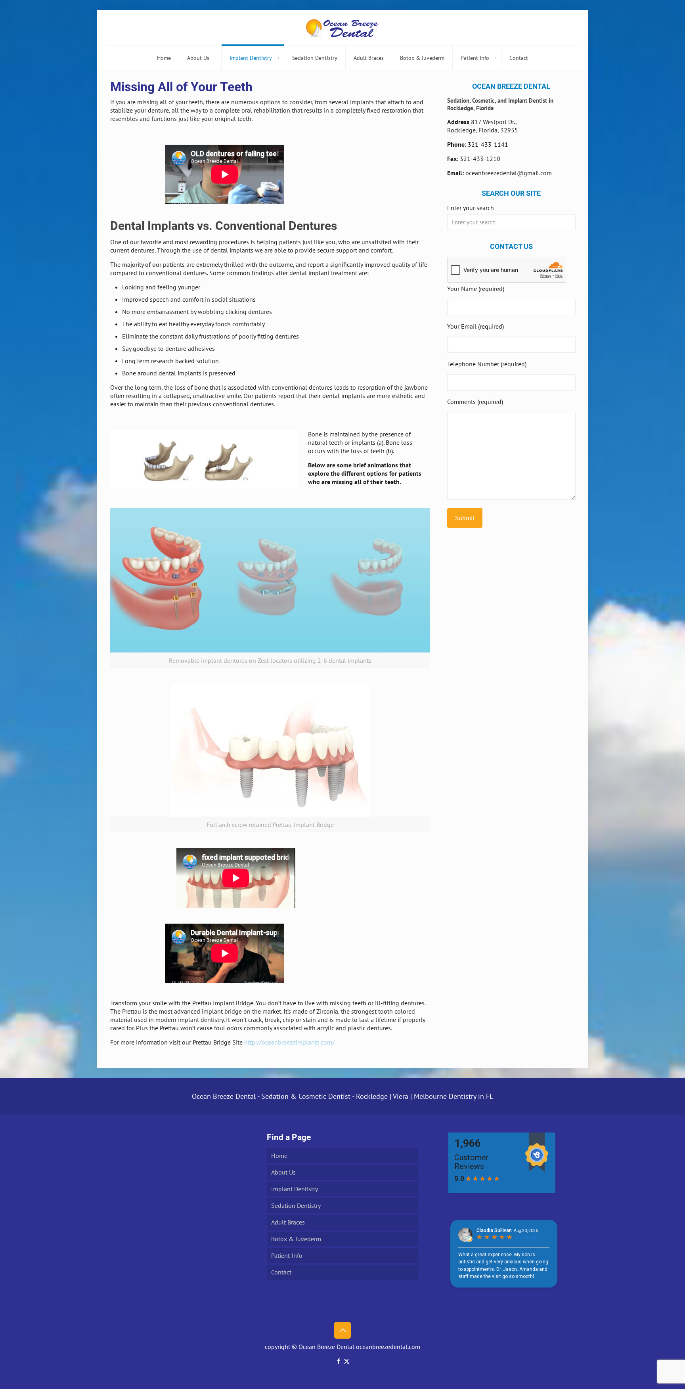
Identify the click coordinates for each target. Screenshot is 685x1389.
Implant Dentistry (294, 1189)
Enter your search (470, 208)
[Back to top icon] (342, 1330)
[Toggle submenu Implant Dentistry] (278, 58)
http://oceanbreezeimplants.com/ (289, 1042)
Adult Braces (288, 1222)
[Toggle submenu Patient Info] (495, 58)
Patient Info (286, 1255)
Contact (281, 1272)
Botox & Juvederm (296, 1239)
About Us (283, 1172)
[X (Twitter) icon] (347, 1361)
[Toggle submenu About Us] (216, 58)
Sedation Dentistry (296, 1205)
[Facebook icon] (338, 1361)
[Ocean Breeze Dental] (342, 28)
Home (279, 1155)
